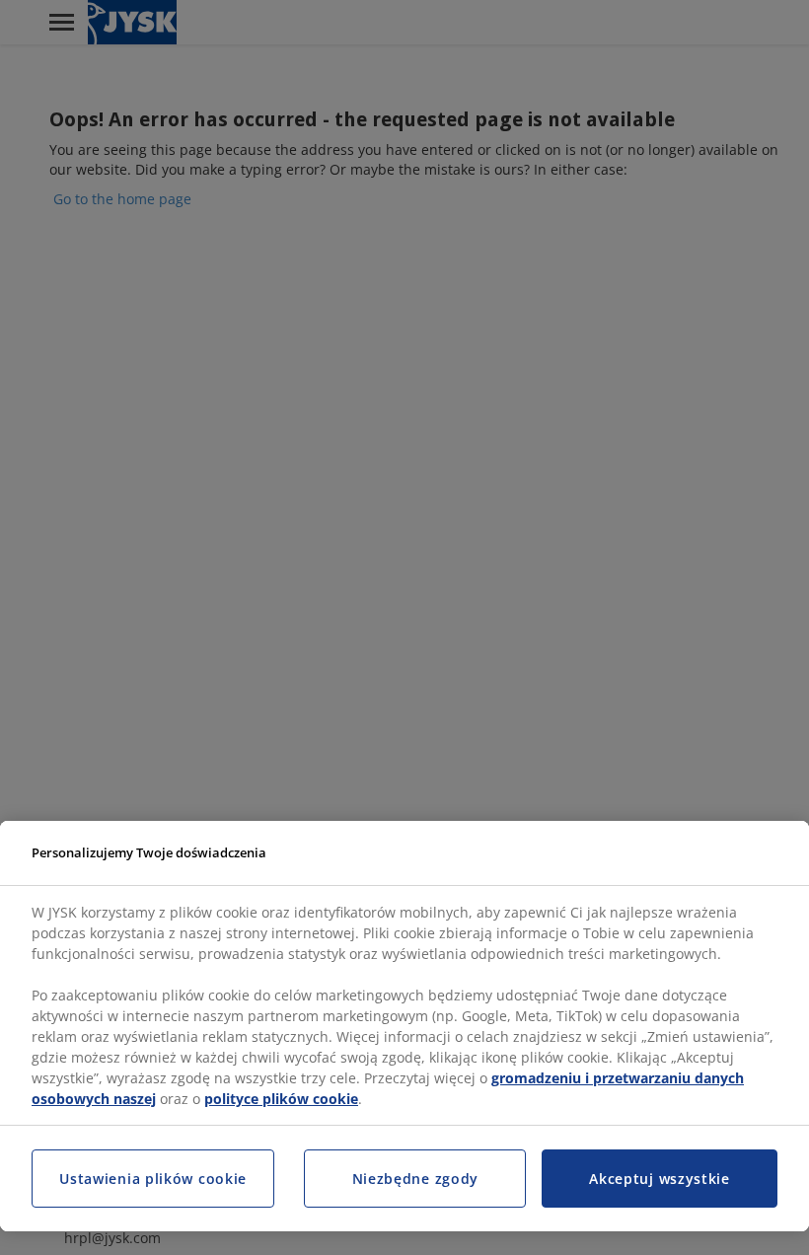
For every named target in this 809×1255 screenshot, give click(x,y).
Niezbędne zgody (415, 1178)
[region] (404, 1026)
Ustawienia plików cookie (153, 1178)
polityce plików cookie (281, 1098)
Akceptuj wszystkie (659, 1178)
